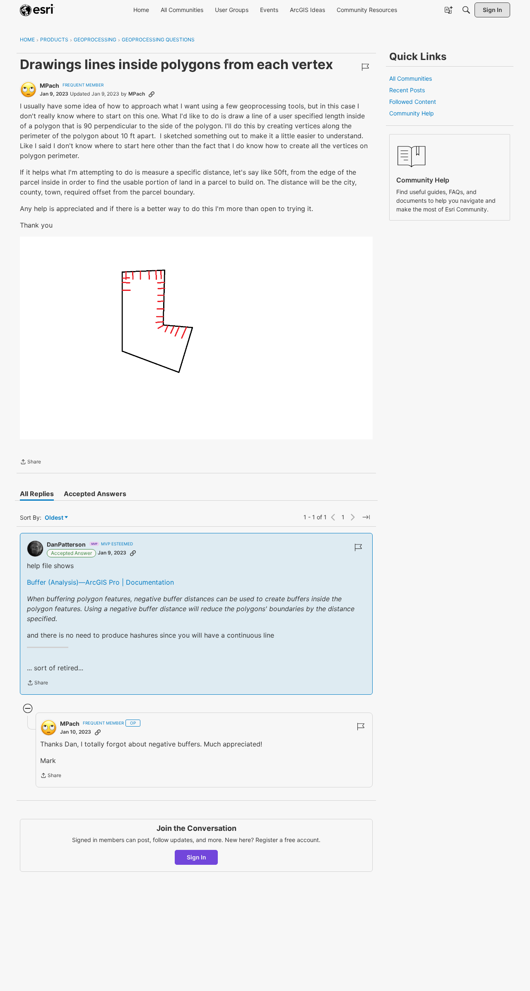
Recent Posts (407, 90)
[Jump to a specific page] (366, 517)
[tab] (37, 494)
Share (30, 462)
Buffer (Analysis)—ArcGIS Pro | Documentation (100, 582)
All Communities (410, 78)
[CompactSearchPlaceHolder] (466, 9)
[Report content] (365, 67)
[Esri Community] (37, 10)
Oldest (55, 518)
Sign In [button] (196, 857)
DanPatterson (66, 544)
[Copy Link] (152, 94)
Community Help (411, 113)
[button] (196, 338)
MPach (49, 85)
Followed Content (412, 101)
